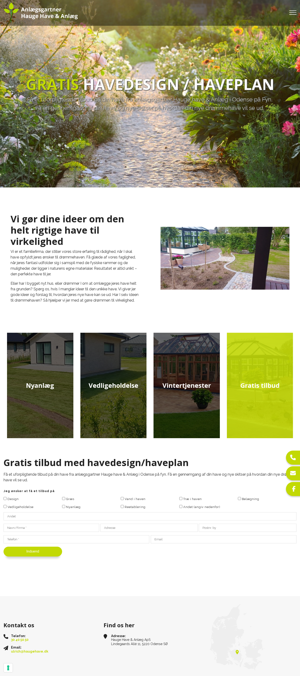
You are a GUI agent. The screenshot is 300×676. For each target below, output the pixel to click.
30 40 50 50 (20, 640)
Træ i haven (192, 499)
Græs (70, 499)
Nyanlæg (73, 507)
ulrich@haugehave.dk (29, 651)
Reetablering (135, 507)
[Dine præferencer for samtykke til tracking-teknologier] (8, 667)
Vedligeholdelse (21, 507)
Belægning (250, 499)
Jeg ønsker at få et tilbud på (29, 491)
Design (13, 499)
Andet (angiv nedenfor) (201, 507)
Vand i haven (135, 499)
